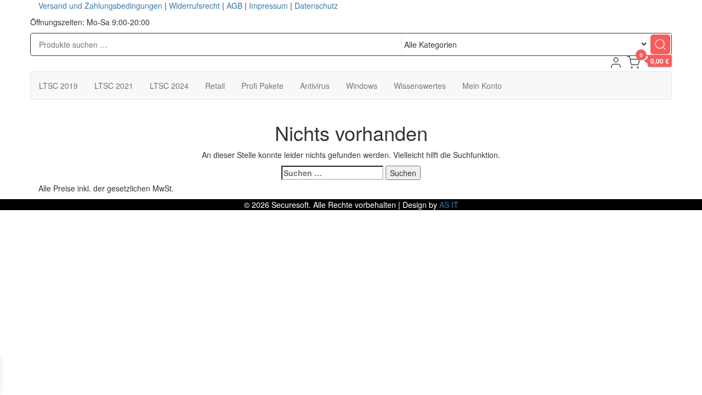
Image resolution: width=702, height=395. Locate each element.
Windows (361, 85)
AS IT (448, 204)
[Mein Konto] (615, 63)
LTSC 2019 (58, 85)
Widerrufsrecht (194, 5)
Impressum (268, 5)
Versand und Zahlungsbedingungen (100, 5)
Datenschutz (316, 5)
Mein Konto (482, 85)
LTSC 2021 (113, 85)
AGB (234, 5)
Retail (215, 85)
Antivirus (315, 85)
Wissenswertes (420, 85)
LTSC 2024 (169, 85)
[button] (649, 63)
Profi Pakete (262, 85)
